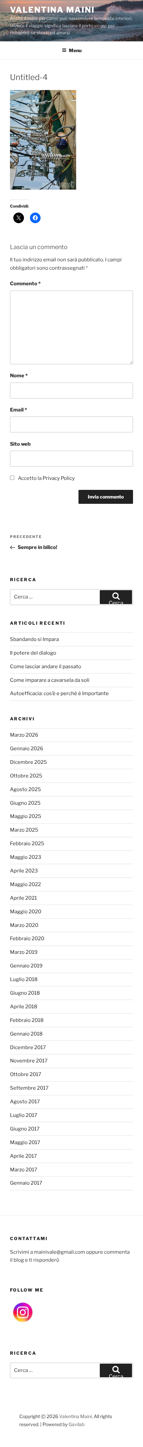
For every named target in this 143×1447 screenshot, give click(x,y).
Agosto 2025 (25, 789)
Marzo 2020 (24, 925)
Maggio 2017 (25, 1142)
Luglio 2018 (24, 979)
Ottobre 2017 (25, 1074)
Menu (75, 50)
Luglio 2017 (23, 1115)
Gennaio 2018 (26, 1034)
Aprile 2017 (23, 1156)
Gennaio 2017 (26, 1183)
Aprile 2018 (23, 1007)
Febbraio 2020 (27, 939)
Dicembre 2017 (28, 1047)
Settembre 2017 (29, 1088)
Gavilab (76, 1424)
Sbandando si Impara (34, 639)
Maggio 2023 (25, 857)
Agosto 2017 (25, 1102)
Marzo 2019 (24, 952)
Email (18, 410)
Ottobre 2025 (26, 776)
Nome (19, 376)
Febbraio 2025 (27, 844)
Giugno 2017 (25, 1129)
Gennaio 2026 (26, 749)
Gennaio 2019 (26, 966)
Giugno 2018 (25, 993)
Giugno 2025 (25, 803)
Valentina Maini (52, 10)
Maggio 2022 (25, 884)
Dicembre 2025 (28, 762)
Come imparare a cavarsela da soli (49, 680)
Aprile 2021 (23, 898)
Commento (25, 284)
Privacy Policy (59, 478)
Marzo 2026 (24, 735)
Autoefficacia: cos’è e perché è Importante (59, 693)
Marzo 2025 (24, 830)
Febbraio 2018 (27, 1020)
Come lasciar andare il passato (45, 667)
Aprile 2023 (24, 871)
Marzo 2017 (23, 1170)
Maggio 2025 (25, 816)
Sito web (20, 444)
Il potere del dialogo (33, 653)
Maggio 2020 (25, 912)
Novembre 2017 (29, 1061)
